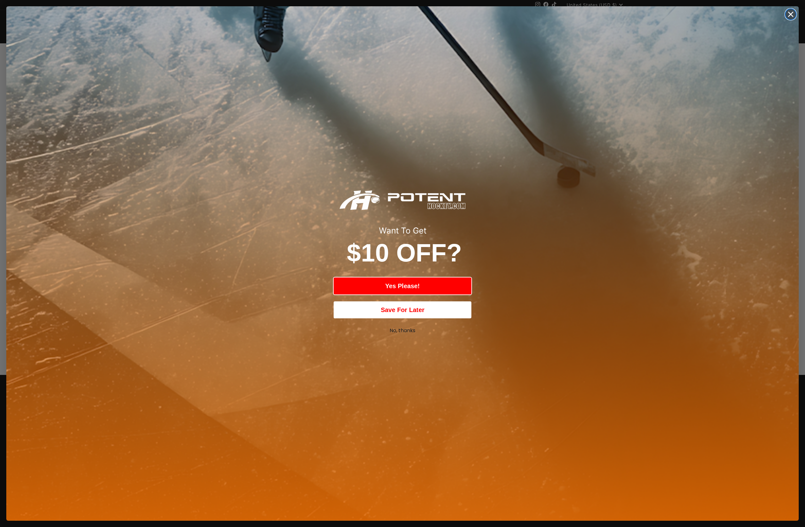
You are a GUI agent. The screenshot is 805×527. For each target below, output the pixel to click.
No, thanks (402, 330)
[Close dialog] (790, 14)
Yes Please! (402, 286)
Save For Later (403, 309)
